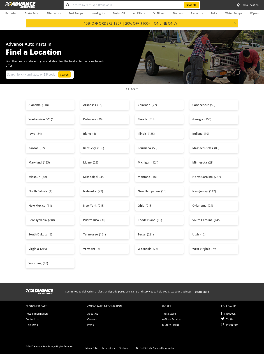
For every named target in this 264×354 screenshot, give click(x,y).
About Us (92, 313)
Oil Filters (159, 13)
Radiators (197, 13)
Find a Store (168, 313)
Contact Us (32, 319)
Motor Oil (119, 13)
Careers (92, 319)
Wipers (254, 13)
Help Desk (32, 324)
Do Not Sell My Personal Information (155, 348)
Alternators (54, 13)
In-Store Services (171, 319)
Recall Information (37, 313)
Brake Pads (31, 13)
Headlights (98, 13)
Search (191, 5)
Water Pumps (233, 13)
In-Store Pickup (170, 324)
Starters (178, 13)
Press (90, 324)
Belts (214, 13)
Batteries (11, 13)
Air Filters (139, 13)
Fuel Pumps (76, 13)
